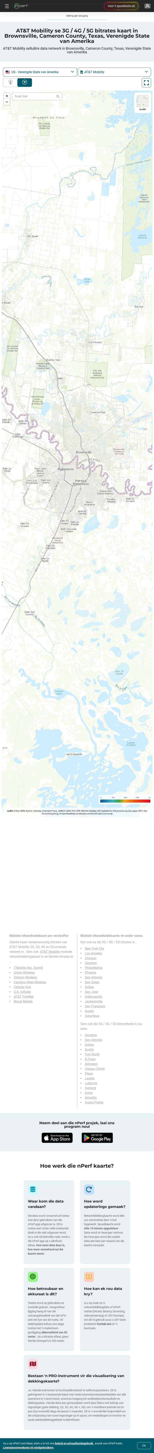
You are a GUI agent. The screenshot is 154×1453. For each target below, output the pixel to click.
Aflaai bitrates (24, 82)
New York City (94, 948)
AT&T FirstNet (23, 997)
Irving (89, 1093)
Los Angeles (93, 953)
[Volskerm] (146, 82)
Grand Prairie (94, 1102)
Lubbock (91, 1083)
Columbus (92, 1016)
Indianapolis (93, 997)
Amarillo (91, 1098)
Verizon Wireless (25, 977)
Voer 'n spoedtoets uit (121, 6)
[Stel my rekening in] (147, 6)
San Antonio (93, 977)
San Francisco (95, 1006)
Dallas (89, 987)
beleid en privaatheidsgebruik (74, 1443)
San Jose (91, 992)
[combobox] (40, 72)
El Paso (90, 1059)
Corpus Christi (95, 1069)
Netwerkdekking (11, 82)
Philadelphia (93, 968)
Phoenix (90, 972)
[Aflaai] (57, 1137)
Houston (91, 963)
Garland (90, 1088)
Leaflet (10, 811)
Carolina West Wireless (30, 982)
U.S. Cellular (22, 992)
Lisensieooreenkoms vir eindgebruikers (28, 1447)
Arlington (91, 1064)
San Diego (92, 982)
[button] (7, 96)
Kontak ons (104, 1324)
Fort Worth (92, 1054)
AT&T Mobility (50, 952)
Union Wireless (24, 972)
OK (144, 1445)
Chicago (90, 958)
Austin (89, 1011)
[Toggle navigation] (6, 6)
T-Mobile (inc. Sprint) (28, 968)
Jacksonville (93, 1001)
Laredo (90, 1078)
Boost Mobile (23, 1001)
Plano (89, 1073)
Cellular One (22, 987)
